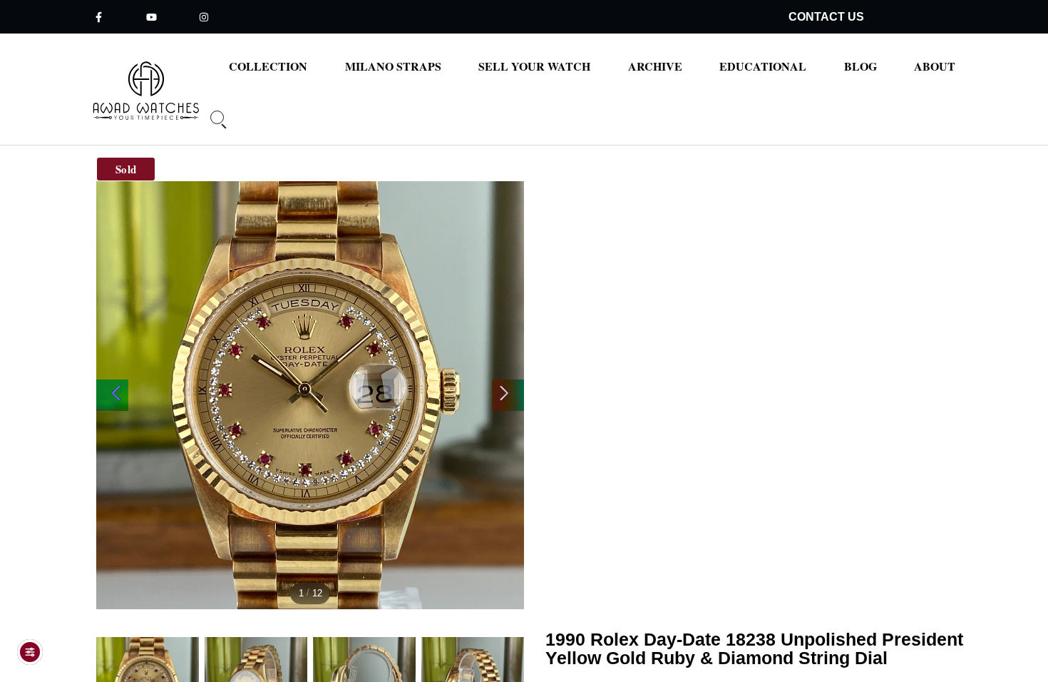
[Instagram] (204, 17)
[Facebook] (98, 17)
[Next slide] (508, 395)
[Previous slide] (112, 395)
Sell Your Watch (534, 66)
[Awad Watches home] (147, 91)
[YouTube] (151, 17)
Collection (268, 66)
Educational (762, 66)
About (934, 66)
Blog (860, 66)
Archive (655, 66)
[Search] (213, 126)
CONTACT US (826, 17)
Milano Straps (393, 66)
